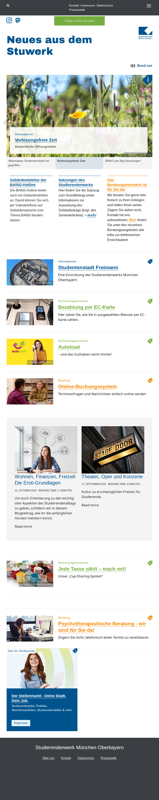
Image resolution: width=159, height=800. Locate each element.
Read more (21, 723)
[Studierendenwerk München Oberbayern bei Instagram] (9, 20)
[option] (79, 116)
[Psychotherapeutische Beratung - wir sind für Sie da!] (30, 641)
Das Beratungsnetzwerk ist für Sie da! (127, 185)
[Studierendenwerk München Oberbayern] (146, 33)
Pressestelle (77, 9)
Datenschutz (105, 5)
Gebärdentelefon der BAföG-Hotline (28, 182)
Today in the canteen (79, 20)
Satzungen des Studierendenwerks (76, 182)
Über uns (48, 758)
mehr (92, 215)
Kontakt (74, 5)
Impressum (88, 5)
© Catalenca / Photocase (138, 154)
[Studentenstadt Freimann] (30, 285)
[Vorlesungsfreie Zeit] (79, 116)
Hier (133, 220)
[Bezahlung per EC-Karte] (30, 325)
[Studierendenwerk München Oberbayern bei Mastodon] (18, 20)
